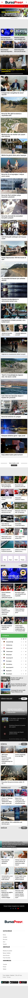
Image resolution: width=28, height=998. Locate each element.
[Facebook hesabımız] (4, 995)
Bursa (4, 12)
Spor (3, 27)
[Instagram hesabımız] (13, 995)
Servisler (5, 33)
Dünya (4, 24)
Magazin (4, 30)
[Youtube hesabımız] (18, 995)
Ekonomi (4, 18)
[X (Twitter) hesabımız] (9, 995)
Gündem (4, 15)
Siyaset (4, 21)
